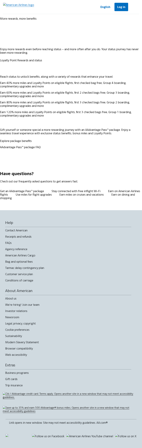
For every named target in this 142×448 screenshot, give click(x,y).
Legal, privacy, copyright (20, 323)
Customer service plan (19, 274)
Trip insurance (14, 385)
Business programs (17, 373)
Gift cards (11, 379)
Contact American (16, 230)
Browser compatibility (19, 348)
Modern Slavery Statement (22, 342)
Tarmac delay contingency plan (24, 268)
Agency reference (16, 249)
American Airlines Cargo (20, 255)
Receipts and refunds (18, 236)
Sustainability (13, 336)
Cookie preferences (17, 329)
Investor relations (16, 311)
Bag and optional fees (19, 261)
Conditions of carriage (19, 280)
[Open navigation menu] (134, 7)
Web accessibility (16, 354)
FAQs (8, 243)
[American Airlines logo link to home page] (18, 7)
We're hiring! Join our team (22, 304)
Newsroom (12, 317)
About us (10, 298)
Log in (121, 7)
